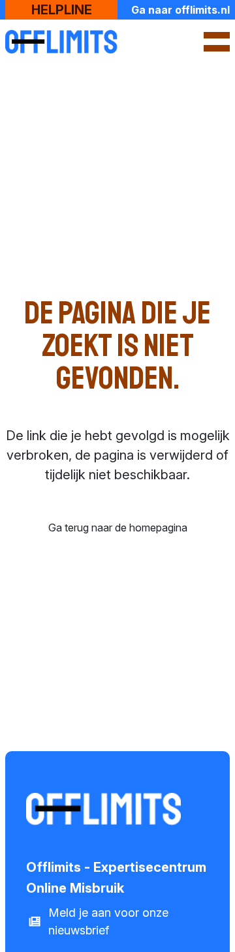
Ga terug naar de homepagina (117, 527)
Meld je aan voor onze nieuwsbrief (108, 921)
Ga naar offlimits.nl (180, 9)
